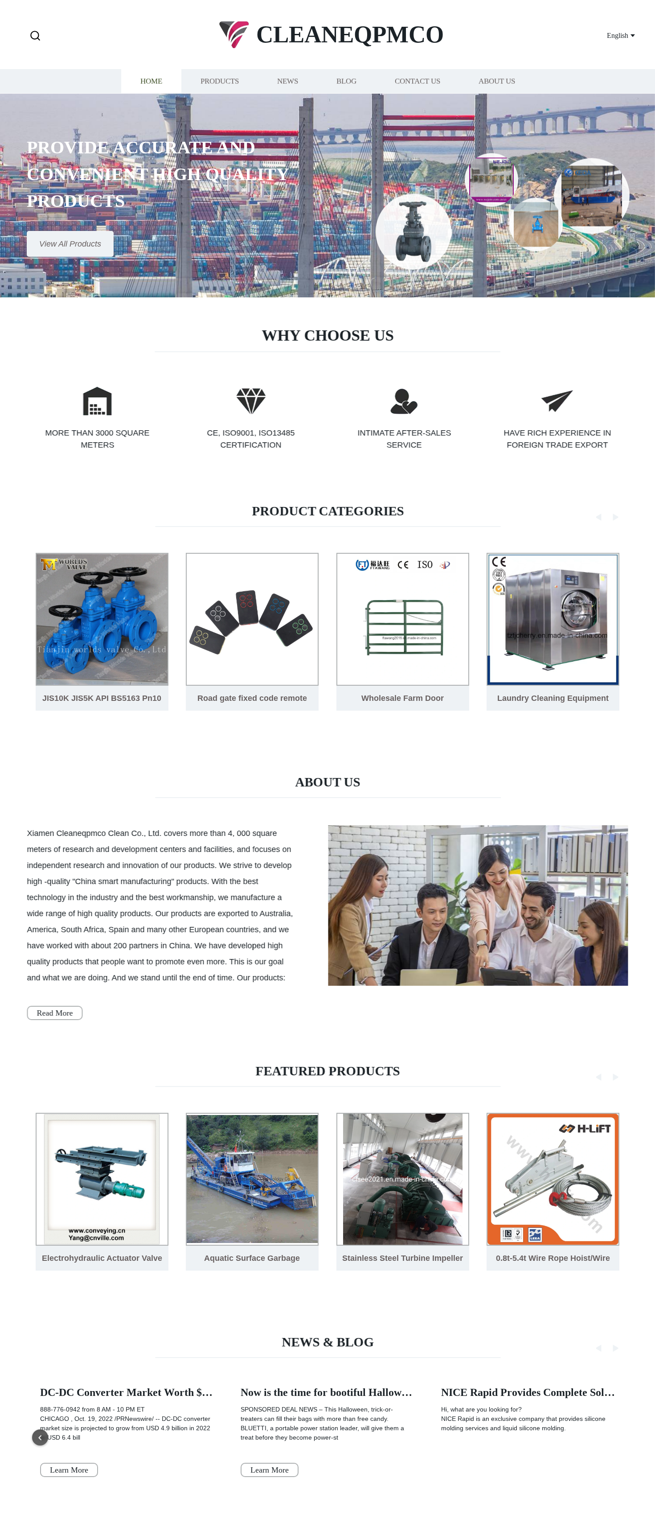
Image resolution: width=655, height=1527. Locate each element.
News (287, 81)
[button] (35, 36)
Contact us (417, 81)
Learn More (69, 1469)
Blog (346, 81)
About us (497, 81)
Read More (55, 1012)
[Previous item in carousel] (40, 1438)
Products (220, 81)
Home (151, 81)
